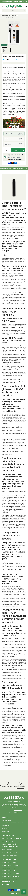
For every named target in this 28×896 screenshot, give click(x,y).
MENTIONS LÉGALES (7, 841)
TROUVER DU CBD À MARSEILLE (10, 865)
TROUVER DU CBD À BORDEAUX (10, 876)
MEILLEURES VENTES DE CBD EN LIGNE (12, 823)
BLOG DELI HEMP (6, 825)
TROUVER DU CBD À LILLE (8, 868)
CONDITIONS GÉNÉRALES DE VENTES (12, 838)
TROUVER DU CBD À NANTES (9, 879)
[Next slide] (25, 50)
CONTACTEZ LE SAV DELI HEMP (10, 846)
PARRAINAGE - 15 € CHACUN (9, 855)
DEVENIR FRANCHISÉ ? (8, 849)
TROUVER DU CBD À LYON (8, 870)
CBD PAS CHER (5, 828)
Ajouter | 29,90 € (18, 150)
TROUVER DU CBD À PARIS (9, 862)
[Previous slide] (3, 50)
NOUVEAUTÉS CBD (7, 820)
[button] (4, 50)
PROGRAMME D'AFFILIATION (9, 852)
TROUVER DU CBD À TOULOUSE (10, 873)
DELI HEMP (16, 893)
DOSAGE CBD (5, 831)
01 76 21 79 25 (20, 788)
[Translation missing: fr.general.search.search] (24, 11)
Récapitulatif (9, 474)
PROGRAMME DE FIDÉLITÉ (9, 844)
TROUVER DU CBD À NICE (8, 881)
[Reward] (23, 891)
